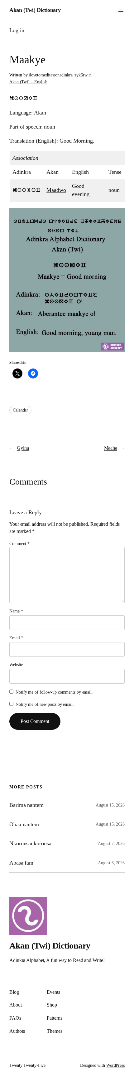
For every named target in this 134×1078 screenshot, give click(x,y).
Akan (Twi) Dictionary (35, 10)
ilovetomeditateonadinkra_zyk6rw (58, 75)
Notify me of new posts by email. (45, 704)
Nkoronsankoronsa (30, 843)
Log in (16, 30)
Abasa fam (21, 863)
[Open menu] (121, 10)
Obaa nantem (24, 824)
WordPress (115, 1065)
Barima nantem (26, 805)
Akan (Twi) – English (28, 82)
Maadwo (56, 190)
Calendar (20, 410)
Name (16, 611)
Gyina (23, 448)
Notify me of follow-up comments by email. (54, 692)
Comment (19, 543)
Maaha (110, 448)
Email (16, 638)
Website (16, 664)
